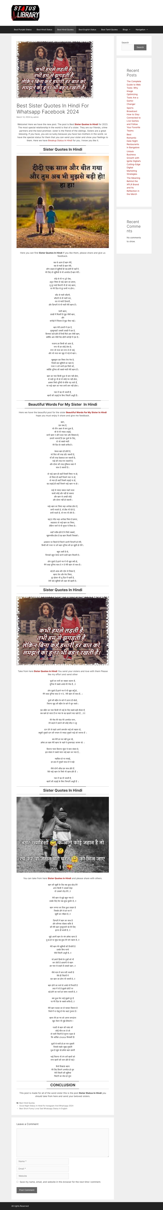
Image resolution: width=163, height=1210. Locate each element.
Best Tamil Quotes (109, 29)
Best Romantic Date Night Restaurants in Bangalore (133, 141)
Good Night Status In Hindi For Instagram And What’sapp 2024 (46, 1106)
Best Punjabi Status (23, 29)
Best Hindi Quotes (65, 29)
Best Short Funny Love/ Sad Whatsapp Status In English (43, 1108)
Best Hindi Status (44, 29)
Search (125, 42)
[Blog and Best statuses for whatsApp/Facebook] (25, 12)
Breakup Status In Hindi (60, 140)
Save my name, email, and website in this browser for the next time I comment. (60, 1182)
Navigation (140, 29)
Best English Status (87, 29)
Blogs (125, 29)
